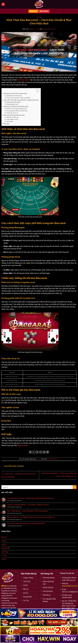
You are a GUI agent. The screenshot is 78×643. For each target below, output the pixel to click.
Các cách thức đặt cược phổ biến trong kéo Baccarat (21, 100)
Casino (39, 17)
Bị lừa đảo (10, 121)
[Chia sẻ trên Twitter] (37, 452)
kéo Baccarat (23, 80)
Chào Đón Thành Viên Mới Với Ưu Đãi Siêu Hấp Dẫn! (26, 523)
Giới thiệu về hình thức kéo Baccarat (15, 93)
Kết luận (6, 124)
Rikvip (3, 586)
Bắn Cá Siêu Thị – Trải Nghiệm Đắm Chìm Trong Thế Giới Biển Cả (31, 517)
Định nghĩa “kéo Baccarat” (14, 95)
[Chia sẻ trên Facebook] (33, 452)
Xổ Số (3, 559)
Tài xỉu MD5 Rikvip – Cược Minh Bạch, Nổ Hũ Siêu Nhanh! (27, 511)
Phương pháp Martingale (14, 102)
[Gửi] (75, 487)
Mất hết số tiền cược (13, 117)
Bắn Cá (4, 537)
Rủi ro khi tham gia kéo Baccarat (14, 115)
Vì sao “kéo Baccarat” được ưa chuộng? (18, 97)
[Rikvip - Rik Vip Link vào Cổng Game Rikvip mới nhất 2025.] (39, 4)
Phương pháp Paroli (12, 104)
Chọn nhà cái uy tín (12, 113)
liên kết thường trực (52, 459)
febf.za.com (22, 445)
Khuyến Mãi (5, 548)
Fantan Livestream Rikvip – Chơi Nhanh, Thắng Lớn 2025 (28, 505)
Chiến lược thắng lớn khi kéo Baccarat (16, 106)
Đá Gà (3, 545)
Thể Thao (5, 552)
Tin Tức (4, 556)
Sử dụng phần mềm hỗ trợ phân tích (17, 110)
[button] (3, 4)
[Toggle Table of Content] (37, 90)
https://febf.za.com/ (70, 586)
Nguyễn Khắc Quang (49, 29)
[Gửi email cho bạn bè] (40, 452)
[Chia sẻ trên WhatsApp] (30, 452)
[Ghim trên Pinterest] (44, 452)
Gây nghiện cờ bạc (12, 119)
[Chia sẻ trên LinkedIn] (47, 452)
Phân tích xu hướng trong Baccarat (17, 108)
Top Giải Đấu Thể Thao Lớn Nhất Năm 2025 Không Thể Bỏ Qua (30, 498)
